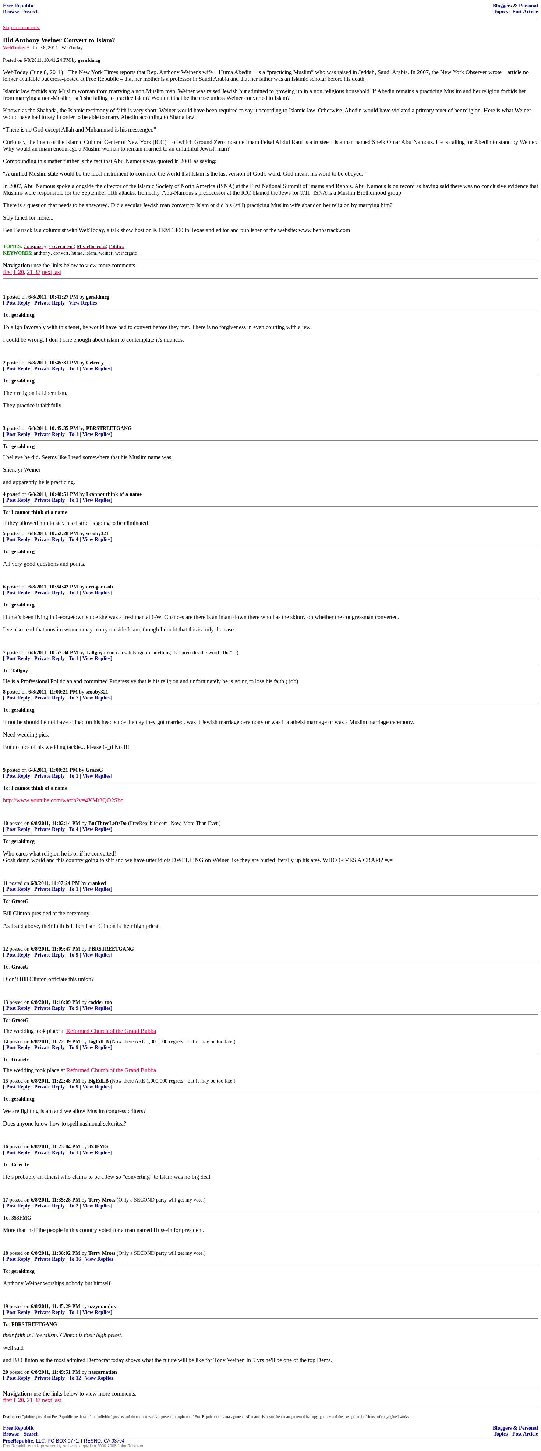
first (7, 272)
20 (5, 1372)
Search (31, 11)
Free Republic (18, 5)
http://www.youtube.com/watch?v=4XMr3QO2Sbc (63, 800)
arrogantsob (99, 587)
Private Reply (49, 303)
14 (5, 1041)
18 (5, 1253)
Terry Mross (101, 1200)
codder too (100, 1002)
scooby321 (97, 533)
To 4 (73, 539)
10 (5, 823)
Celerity (95, 363)
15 (5, 1081)
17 (5, 1200)
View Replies (83, 303)
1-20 (18, 272)
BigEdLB (98, 1041)
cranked (97, 883)
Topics (501, 11)
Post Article (525, 11)
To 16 (75, 1259)
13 (5, 1002)
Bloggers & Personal (515, 5)
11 (5, 883)
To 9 (73, 955)
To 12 (75, 1378)
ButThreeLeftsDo (107, 823)
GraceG (94, 770)
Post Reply (18, 303)
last (57, 272)
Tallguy (94, 652)
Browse (11, 11)
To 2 (73, 1206)
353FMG (98, 1146)
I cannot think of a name (114, 494)
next (47, 272)
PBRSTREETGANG (109, 428)
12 (5, 949)
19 (5, 1306)
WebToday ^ (16, 47)
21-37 (33, 272)
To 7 (73, 698)
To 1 (73, 368)
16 (5, 1146)
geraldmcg (97, 297)
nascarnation (102, 1372)
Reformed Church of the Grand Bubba (111, 1031)
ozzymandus (102, 1306)
